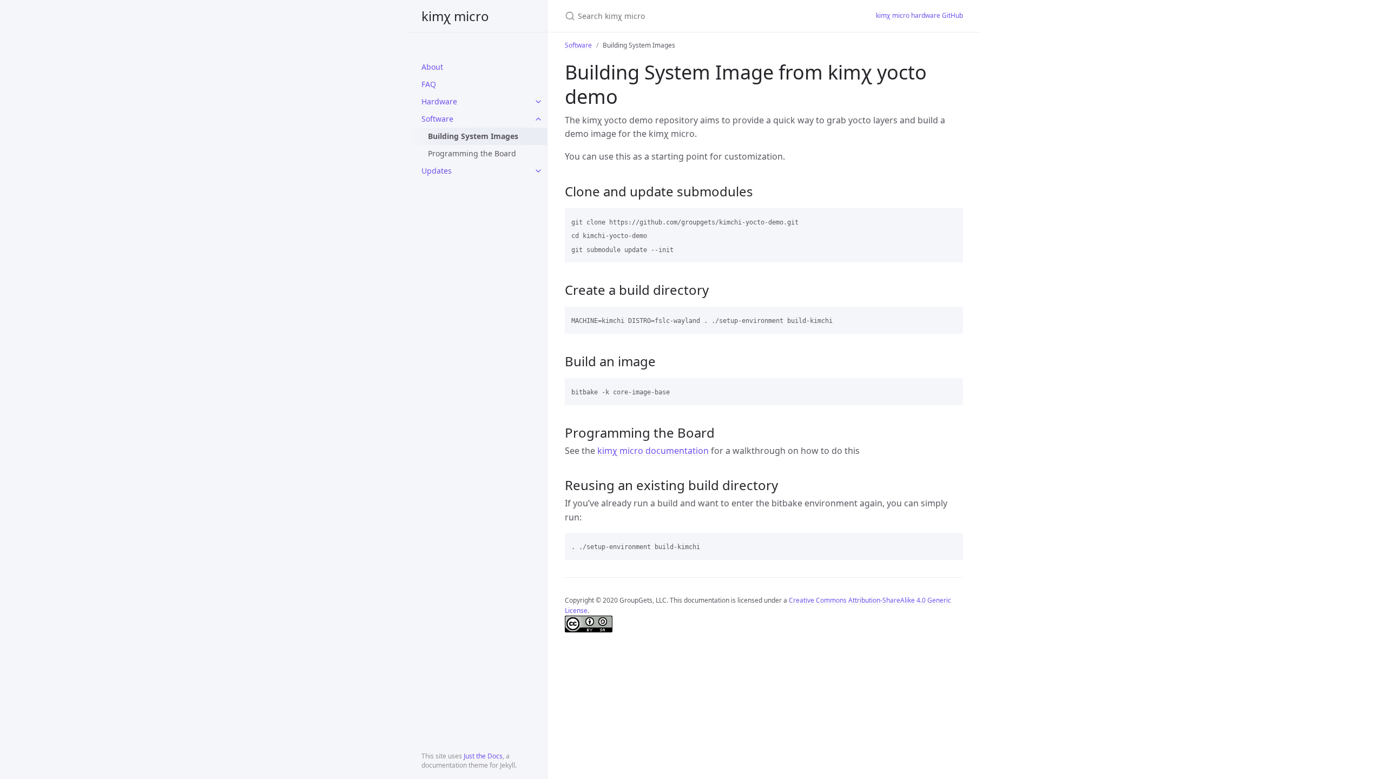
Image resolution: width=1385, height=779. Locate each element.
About (432, 67)
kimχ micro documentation (653, 451)
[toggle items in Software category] (538, 119)
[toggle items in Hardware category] (538, 101)
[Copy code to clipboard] (950, 220)
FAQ (428, 84)
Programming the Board (472, 153)
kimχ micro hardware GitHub (919, 15)
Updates (436, 171)
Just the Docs (483, 756)
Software (437, 119)
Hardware (439, 101)
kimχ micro (455, 16)
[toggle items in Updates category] (538, 171)
